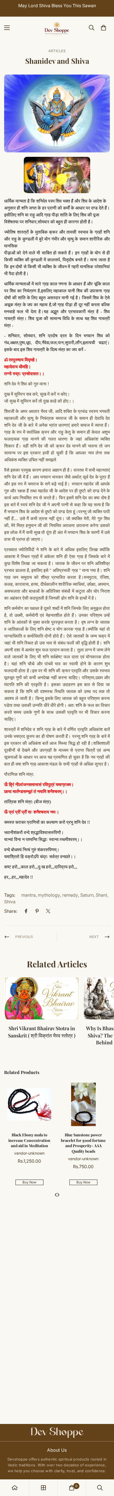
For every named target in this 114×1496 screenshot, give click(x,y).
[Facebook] (26, 911)
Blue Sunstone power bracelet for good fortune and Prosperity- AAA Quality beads (83, 1143)
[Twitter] (48, 911)
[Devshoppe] (57, 28)
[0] (103, 27)
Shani (101, 895)
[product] (14, 1487)
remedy (70, 895)
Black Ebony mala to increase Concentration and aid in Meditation (29, 1140)
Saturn (87, 895)
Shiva (9, 901)
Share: (10, 911)
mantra (28, 895)
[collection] (43, 1487)
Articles (57, 51)
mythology (49, 895)
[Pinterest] (37, 911)
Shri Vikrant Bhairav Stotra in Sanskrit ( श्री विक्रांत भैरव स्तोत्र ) (42, 1032)
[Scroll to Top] (104, 1466)
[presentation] (56, 1194)
